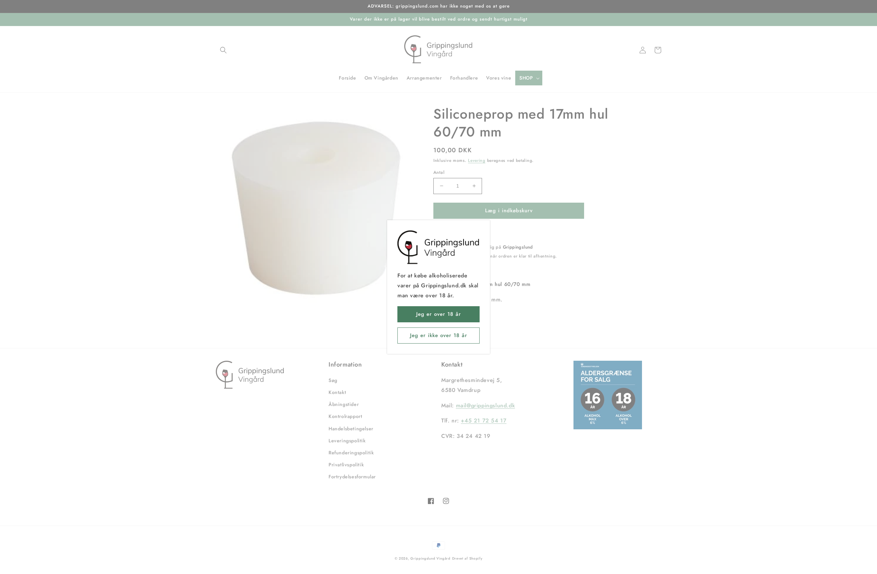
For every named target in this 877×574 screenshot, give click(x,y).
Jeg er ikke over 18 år (438, 335)
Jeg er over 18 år (438, 314)
